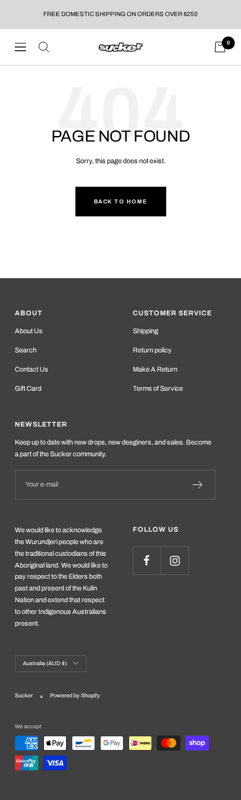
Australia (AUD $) (45, 663)
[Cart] (220, 47)
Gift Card (28, 388)
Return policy (152, 350)
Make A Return (155, 369)
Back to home (121, 201)
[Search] (43, 47)
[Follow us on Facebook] (147, 560)
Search (25, 350)
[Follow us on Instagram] (174, 560)
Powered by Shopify (75, 695)
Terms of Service (158, 388)
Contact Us (31, 369)
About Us (29, 330)
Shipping (145, 330)
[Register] (198, 484)
